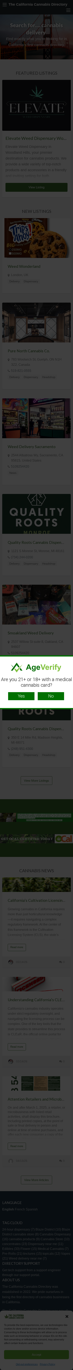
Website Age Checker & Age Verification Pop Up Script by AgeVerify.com (68, 1369)
